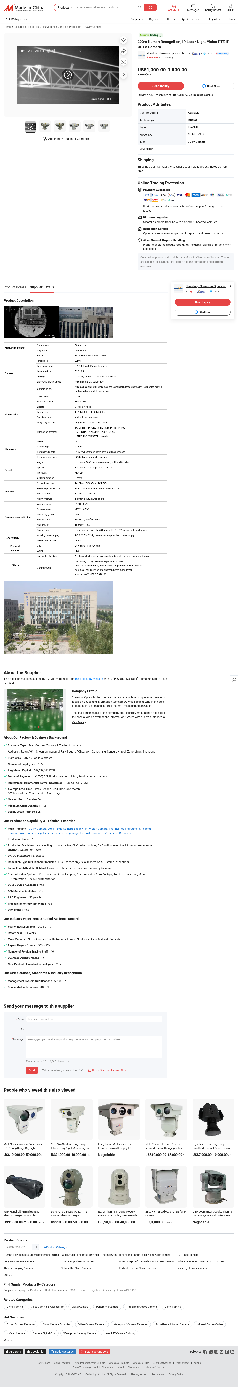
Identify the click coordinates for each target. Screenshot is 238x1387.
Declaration (158, 1374)
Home (7, 26)
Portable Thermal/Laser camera (137, 1268)
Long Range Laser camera (19, 1261)
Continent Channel (162, 1362)
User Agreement (139, 1374)
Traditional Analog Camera (141, 1306)
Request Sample (203, 94)
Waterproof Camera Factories (131, 1324)
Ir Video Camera (16, 1333)
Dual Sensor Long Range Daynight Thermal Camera (90, 1254)
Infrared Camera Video (210, 1324)
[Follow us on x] (211, 1351)
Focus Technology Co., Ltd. (93, 1374)
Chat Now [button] (213, 86)
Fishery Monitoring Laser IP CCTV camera (201, 1261)
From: (20, 1019)
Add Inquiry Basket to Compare (68, 139)
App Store (13, 1351)
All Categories (17, 19)
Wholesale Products (119, 1362)
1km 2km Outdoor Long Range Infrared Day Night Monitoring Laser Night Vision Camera (71, 1148)
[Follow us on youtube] (221, 1351)
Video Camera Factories (92, 1324)
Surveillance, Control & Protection (62, 26)
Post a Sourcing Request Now (107, 1070)
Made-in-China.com (103, 1367)
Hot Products (43, 1362)
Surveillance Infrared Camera (172, 1324)
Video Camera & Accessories (47, 1306)
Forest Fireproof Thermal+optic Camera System (146, 1261)
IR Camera (124, 833)
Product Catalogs (56, 1247)
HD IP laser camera (188, 1254)
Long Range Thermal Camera (82, 833)
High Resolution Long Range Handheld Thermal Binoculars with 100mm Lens (212, 1148)
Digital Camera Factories (21, 1324)
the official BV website (89, 678)
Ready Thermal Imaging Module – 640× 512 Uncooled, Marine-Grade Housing (117, 1215)
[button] (139, 7)
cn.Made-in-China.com (154, 1367)
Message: (18, 1039)
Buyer (152, 19)
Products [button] (63, 7)
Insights (197, 1362)
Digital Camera (79, 1306)
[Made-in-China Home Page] (24, 8)
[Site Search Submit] (150, 7)
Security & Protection (27, 26)
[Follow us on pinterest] (227, 1351)
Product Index (182, 1362)
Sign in (230, 10)
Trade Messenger (62, 1351)
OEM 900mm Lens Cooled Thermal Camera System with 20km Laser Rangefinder (212, 1215)
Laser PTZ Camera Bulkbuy (119, 1333)
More (7, 1340)
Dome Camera (15, 1306)
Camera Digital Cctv (44, 1333)
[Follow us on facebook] (205, 1351)
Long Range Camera (60, 828)
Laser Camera (27, 833)
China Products (62, 1362)
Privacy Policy (176, 1374)
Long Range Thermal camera (78, 1261)
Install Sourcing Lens (96, 1351)
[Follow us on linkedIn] (232, 1351)
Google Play (36, 1351)
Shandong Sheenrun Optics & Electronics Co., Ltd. (167, 53)
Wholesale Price (141, 1362)
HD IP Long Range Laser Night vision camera (145, 1254)
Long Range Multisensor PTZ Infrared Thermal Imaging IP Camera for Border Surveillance (116, 1148)
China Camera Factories (56, 1324)
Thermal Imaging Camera (124, 828)
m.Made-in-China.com (128, 1367)
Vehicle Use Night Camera (76, 1268)
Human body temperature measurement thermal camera (32, 1254)
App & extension (190, 19)
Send (32, 1070)
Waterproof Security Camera (79, 1333)
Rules (232, 19)
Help (169, 19)
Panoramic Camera (107, 1306)
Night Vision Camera (50, 833)
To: (22, 1029)
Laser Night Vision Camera (90, 828)
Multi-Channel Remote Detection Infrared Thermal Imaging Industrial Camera (165, 1148)
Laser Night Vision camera (192, 1268)
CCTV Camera (93, 26)
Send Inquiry (160, 86)
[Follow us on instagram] (216, 1351)
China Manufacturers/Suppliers (89, 1362)
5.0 (190, 291)
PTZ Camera (109, 833)
